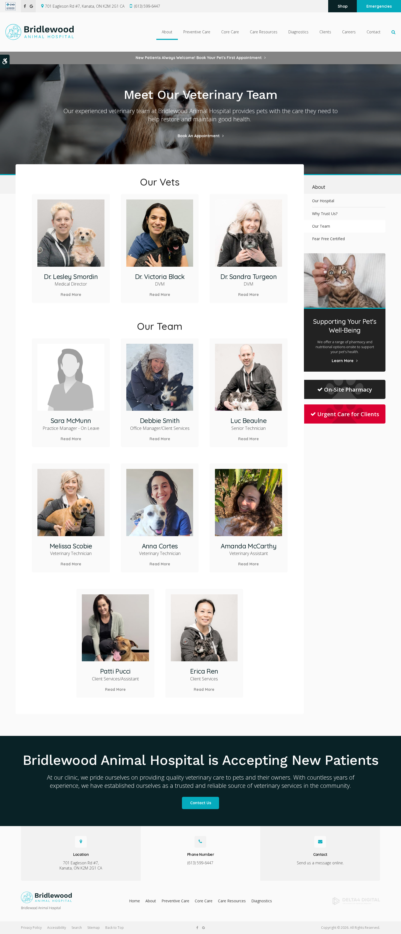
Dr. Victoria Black (159, 276)
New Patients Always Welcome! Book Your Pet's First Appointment (199, 57)
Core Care (204, 900)
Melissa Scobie (71, 546)
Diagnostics (298, 31)
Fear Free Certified (328, 238)
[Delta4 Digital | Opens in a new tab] (339, 901)
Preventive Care (175, 900)
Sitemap (93, 927)
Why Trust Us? (324, 213)
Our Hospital (323, 200)
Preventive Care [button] (196, 31)
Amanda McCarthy (248, 546)
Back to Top (114, 927)
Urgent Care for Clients (348, 414)
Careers (349, 31)
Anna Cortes (160, 546)
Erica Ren (204, 671)
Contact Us (200, 802)
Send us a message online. (320, 862)
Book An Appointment (199, 136)
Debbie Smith (159, 420)
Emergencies (379, 6)
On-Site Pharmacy (348, 389)
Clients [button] (325, 31)
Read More (71, 294)
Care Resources (232, 900)
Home (134, 900)
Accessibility (56, 927)
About (150, 900)
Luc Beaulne (249, 420)
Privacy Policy (31, 927)
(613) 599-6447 (147, 6)
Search (76, 927)
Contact (374, 31)
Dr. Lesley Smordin (71, 276)
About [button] (167, 31)
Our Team (321, 226)
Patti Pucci (115, 671)
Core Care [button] (230, 31)
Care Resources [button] (263, 31)
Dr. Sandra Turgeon (248, 276)
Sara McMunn (71, 420)
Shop (343, 6)
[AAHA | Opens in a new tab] (13, 6)
